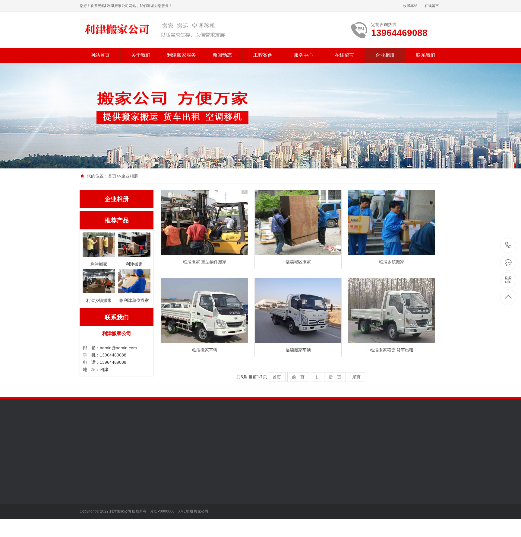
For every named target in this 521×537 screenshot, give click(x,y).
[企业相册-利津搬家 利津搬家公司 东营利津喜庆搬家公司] (153, 30)
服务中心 (303, 55)
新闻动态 (222, 55)
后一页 (335, 377)
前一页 (298, 377)
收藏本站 (410, 6)
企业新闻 (171, 494)
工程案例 (263, 55)
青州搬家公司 (176, 439)
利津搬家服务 (181, 55)
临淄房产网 (204, 439)
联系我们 (425, 55)
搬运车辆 (213, 503)
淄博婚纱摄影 (290, 439)
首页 (112, 176)
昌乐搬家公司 (147, 439)
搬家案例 (213, 485)
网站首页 (100, 55)
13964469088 (508, 246)
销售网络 (88, 503)
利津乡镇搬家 (134, 512)
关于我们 (140, 55)
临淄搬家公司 (231, 439)
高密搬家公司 (320, 439)
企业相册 (385, 55)
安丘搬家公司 (117, 439)
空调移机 (130, 530)
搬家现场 (213, 494)
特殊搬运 (130, 521)
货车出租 (130, 503)
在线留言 (432, 6)
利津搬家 (130, 485)
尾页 (356, 377)
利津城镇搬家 (134, 494)
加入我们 (88, 485)
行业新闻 (171, 485)
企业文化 (88, 494)
